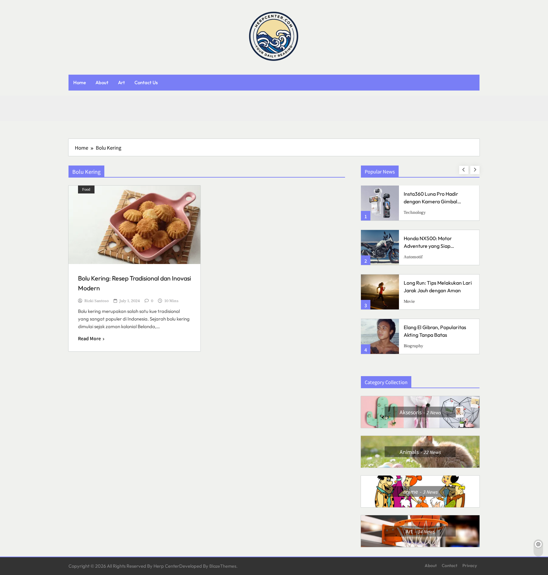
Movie (409, 301)
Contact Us (146, 82)
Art (121, 82)
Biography (413, 345)
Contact (449, 565)
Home (79, 82)
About (101, 82)
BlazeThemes (222, 566)
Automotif (413, 257)
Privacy (469, 565)
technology (415, 212)
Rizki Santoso (96, 301)
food (86, 189)
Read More (89, 338)
